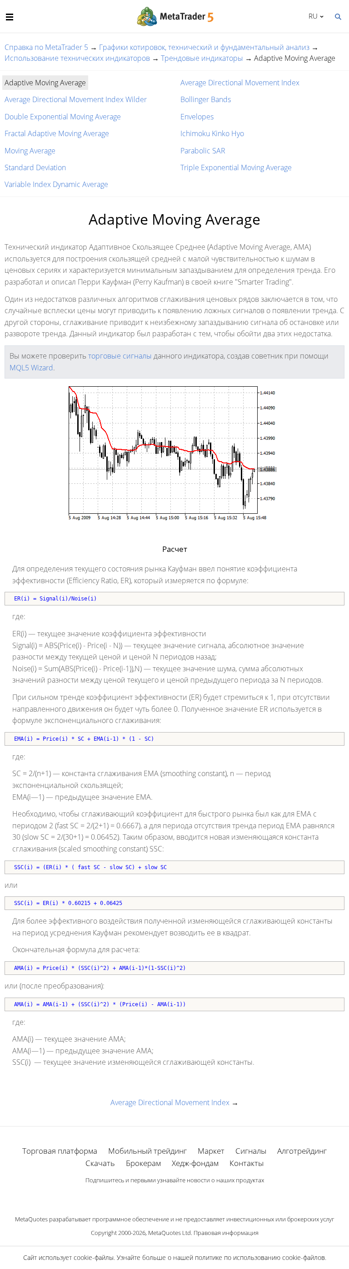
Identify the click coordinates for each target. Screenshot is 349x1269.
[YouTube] (189, 1195)
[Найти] (337, 16)
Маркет (211, 1151)
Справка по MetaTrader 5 (46, 47)
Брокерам (143, 1163)
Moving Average (30, 151)
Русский (311, 15)
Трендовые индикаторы (202, 58)
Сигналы (250, 1151)
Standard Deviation (35, 167)
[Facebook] (160, 1195)
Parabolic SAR (202, 151)
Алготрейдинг (302, 1151)
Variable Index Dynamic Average (56, 184)
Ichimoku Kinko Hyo (212, 133)
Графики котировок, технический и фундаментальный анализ (204, 47)
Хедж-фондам (195, 1163)
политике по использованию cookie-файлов (260, 1257)
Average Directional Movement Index (239, 83)
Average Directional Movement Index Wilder (76, 99)
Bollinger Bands (205, 99)
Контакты (246, 1163)
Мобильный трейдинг (147, 1151)
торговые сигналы (120, 356)
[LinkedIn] (174, 1195)
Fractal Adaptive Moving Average (57, 133)
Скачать (100, 1163)
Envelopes (197, 117)
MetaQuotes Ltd (169, 1233)
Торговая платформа (59, 1151)
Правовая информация (226, 1233)
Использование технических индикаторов (77, 58)
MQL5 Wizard (31, 368)
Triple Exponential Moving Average (236, 167)
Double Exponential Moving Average (63, 117)
